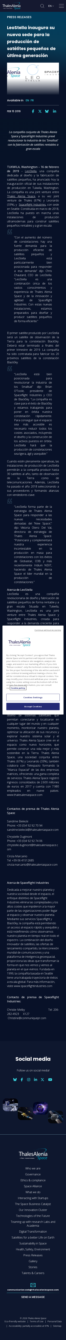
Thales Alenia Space (21, 196)
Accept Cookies (33, 706)
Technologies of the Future (33, 1216)
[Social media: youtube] (50, 1079)
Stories (33, 1267)
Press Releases (33, 1255)
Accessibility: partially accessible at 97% (29, 1325)
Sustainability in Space (33, 1243)
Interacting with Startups (33, 1198)
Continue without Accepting (47, 630)
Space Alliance (33, 1186)
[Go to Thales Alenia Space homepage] (11, 6)
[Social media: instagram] (28, 1079)
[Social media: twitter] (40, 111)
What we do (33, 1192)
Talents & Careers (33, 1273)
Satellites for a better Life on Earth (33, 1237)
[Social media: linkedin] (54, 111)
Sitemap (57, 1325)
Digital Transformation (33, 1231)
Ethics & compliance (33, 1180)
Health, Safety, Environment (33, 1249)
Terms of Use (36, 1321)
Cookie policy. (18, 688)
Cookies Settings (33, 697)
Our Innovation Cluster (33, 1210)
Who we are (32, 1168)
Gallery (33, 1261)
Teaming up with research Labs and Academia (33, 1224)
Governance (33, 1174)
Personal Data (55, 1321)
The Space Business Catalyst (33, 1204)
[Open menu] (61, 6)
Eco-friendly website (15, 1321)
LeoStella (30, 171)
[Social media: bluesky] (47, 111)
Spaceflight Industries (32, 205)
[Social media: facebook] (33, 111)
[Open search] (42, 6)
